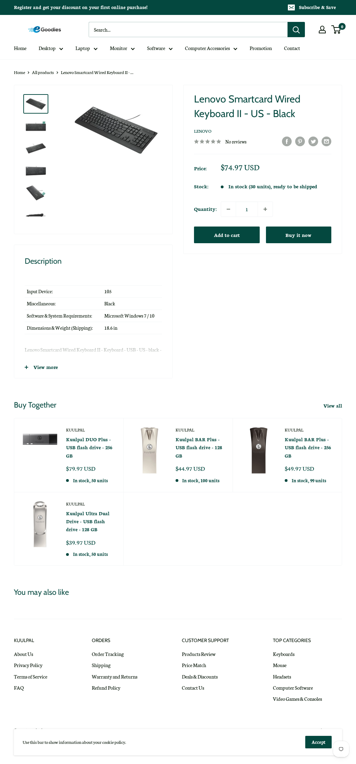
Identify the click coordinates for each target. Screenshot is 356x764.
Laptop (82, 47)
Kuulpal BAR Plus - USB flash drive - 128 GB (199, 447)
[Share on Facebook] (287, 141)
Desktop (47, 47)
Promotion (261, 47)
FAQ (19, 687)
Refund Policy (106, 687)
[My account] (322, 29)
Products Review (199, 653)
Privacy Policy (28, 665)
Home (20, 47)
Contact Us (193, 687)
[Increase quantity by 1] (265, 209)
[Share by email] (326, 141)
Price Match (194, 665)
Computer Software (293, 687)
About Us (23, 653)
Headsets (282, 676)
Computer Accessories (207, 47)
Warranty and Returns (114, 676)
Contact (292, 47)
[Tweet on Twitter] (313, 141)
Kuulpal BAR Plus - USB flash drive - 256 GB (308, 447)
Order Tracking (108, 653)
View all (333, 405)
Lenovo (202, 131)
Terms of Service (30, 676)
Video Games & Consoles (297, 698)
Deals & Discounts (200, 676)
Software (156, 47)
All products (43, 72)
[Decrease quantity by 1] (228, 209)
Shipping (101, 665)
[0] (336, 29)
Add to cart (227, 234)
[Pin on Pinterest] (300, 141)
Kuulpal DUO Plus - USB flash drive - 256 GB (89, 447)
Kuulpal (75, 430)
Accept (318, 742)
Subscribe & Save (317, 7)
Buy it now (298, 234)
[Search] (296, 29)
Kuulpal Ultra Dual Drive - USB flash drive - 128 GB (88, 521)
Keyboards (283, 653)
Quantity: (205, 208)
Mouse (279, 665)
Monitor (118, 47)
